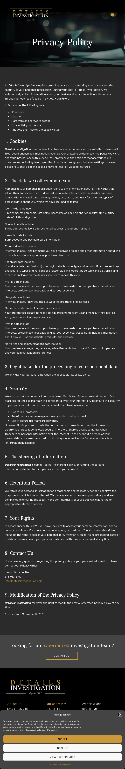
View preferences (62, 757)
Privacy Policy (68, 764)
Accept (63, 739)
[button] (120, 714)
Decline (62, 748)
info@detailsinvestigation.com (23, 581)
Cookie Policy (55, 764)
